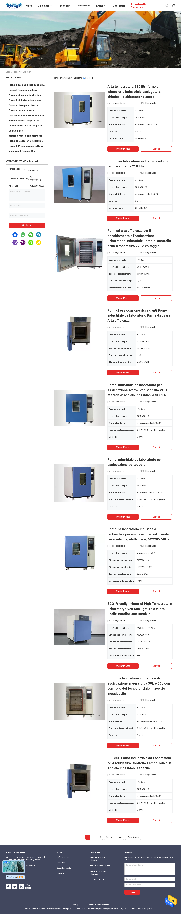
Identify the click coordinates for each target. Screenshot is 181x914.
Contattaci (61, 873)
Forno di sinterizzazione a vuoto (26, 100)
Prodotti (17, 72)
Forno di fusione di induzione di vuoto (27, 85)
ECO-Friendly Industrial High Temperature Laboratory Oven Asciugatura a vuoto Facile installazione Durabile (139, 609)
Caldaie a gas (16, 130)
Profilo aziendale (63, 857)
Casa (8, 72)
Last (120, 837)
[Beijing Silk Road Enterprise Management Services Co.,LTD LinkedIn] (21, 886)
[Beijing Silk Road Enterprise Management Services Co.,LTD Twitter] (14, 886)
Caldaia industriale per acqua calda (27, 125)
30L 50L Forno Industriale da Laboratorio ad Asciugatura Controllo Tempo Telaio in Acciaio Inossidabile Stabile (139, 763)
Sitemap (75, 905)
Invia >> (132, 892)
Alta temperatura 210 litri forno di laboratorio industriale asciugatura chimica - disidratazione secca (134, 92)
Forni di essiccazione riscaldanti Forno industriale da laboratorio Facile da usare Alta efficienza (138, 315)
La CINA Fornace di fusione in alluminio (39, 909)
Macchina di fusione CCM (22, 151)
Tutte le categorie (97, 879)
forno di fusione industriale (23, 90)
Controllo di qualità (64, 868)
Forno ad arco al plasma (21, 110)
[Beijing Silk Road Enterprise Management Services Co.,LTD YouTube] (28, 886)
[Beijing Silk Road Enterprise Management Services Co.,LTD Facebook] (8, 886)
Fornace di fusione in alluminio (25, 95)
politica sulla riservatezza (99, 905)
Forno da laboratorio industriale (26, 141)
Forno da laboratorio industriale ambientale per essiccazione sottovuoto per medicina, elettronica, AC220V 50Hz (138, 534)
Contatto (27, 225)
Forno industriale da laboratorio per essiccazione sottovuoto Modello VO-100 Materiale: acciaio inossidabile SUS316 (139, 390)
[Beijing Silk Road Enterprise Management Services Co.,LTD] (14, 5)
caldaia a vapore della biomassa (25, 136)
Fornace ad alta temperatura (24, 120)
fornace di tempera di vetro (23, 105)
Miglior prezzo (123, 149)
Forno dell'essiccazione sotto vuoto (27, 146)
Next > (109, 837)
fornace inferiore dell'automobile (26, 115)
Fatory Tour (61, 863)
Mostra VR (84, 5)
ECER (155, 909)
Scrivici (156, 149)
